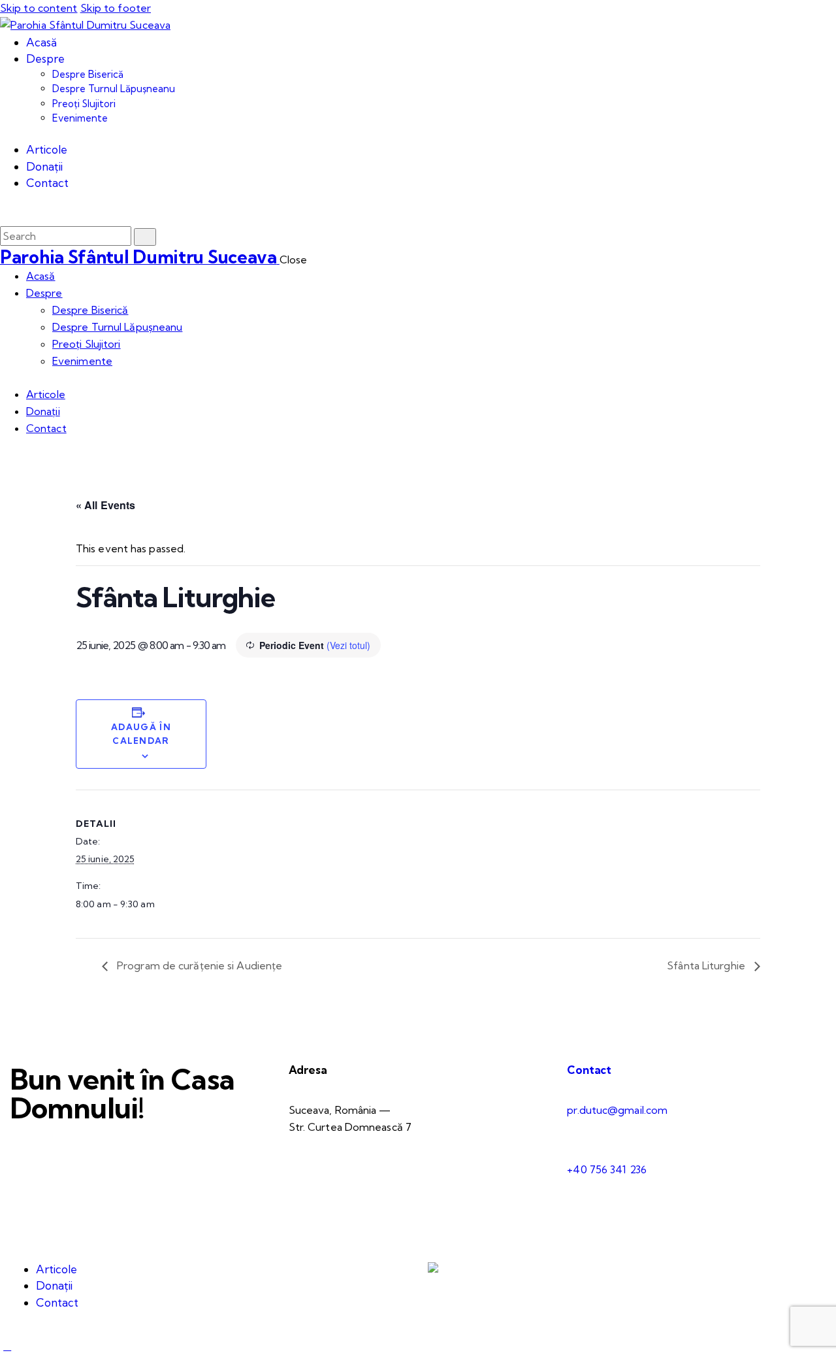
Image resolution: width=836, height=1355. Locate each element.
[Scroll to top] (7, 1345)
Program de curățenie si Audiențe (198, 965)
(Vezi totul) (348, 645)
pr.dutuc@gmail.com (617, 1109)
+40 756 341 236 (607, 1169)
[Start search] (145, 237)
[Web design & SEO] (433, 1268)
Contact (589, 1070)
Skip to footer (115, 7)
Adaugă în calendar (141, 734)
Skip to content (39, 7)
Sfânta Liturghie (707, 965)
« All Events (105, 504)
